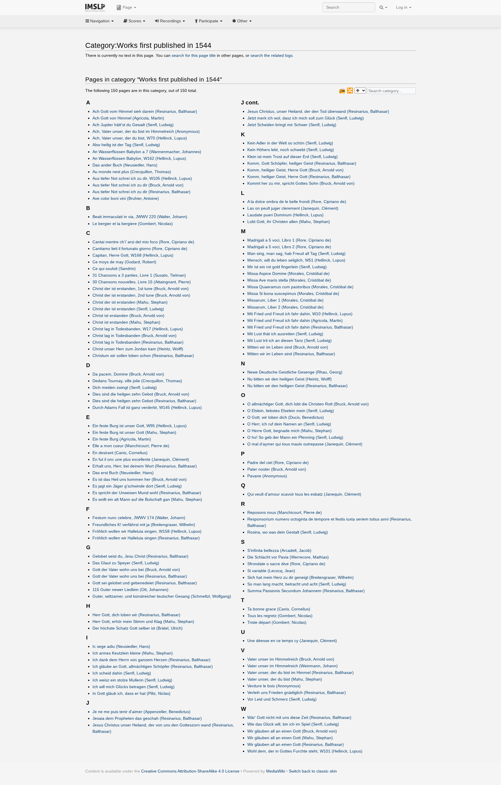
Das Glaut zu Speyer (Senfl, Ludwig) (125, 563)
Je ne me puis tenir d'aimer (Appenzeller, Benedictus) (141, 711)
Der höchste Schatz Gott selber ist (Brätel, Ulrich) (137, 628)
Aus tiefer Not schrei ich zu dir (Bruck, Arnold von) (138, 185)
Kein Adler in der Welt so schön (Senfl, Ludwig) (290, 143)
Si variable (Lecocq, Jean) (271, 570)
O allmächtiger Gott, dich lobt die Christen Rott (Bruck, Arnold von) (308, 404)
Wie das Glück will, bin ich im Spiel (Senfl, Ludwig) (293, 724)
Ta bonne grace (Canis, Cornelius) (278, 609)
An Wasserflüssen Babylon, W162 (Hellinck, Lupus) (139, 158)
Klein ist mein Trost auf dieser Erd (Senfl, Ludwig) (292, 156)
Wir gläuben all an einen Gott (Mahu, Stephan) (290, 737)
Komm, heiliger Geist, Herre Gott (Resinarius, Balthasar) (299, 176)
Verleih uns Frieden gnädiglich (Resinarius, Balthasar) (296, 692)
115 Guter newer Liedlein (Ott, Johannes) (130, 589)
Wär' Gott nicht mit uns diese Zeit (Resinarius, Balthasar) (299, 717)
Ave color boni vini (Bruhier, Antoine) (125, 198)
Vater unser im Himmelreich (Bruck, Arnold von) (290, 659)
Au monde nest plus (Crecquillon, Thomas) (131, 171)
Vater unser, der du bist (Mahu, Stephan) (284, 679)
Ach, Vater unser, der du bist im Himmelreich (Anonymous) (146, 131)
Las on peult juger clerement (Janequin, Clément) (292, 208)
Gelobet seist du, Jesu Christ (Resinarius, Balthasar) (140, 556)
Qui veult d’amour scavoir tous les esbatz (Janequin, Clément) (304, 494)
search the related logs (272, 55)
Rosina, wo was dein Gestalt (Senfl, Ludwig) (287, 532)
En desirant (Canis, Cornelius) (120, 452)
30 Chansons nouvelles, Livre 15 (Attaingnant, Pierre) (141, 282)
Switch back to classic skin (313, 771)
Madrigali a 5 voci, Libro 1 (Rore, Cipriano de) (289, 240)
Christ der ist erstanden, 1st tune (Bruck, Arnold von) (140, 288)
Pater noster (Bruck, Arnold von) (276, 469)
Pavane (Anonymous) (267, 476)
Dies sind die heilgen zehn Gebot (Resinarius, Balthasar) (144, 400)
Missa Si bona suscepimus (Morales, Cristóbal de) (293, 293)
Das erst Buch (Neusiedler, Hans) (123, 472)
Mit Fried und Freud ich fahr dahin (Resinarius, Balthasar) (300, 327)
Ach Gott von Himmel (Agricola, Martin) (128, 118)
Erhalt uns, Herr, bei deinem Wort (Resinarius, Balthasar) (144, 466)
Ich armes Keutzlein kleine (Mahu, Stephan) (132, 653)
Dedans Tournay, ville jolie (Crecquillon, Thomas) (137, 380)
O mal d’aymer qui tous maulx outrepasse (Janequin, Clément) (304, 444)
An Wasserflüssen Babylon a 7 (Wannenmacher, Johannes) (146, 151)
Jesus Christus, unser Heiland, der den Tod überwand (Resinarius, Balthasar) (318, 111)
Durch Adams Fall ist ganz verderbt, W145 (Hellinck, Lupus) (147, 407)
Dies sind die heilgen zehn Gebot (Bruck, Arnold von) (140, 394)
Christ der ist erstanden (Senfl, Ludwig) (128, 309)
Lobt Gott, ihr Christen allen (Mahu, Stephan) (288, 221)
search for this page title (194, 55)
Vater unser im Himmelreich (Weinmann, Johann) (292, 665)
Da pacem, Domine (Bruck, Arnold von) (128, 374)
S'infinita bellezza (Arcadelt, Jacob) (279, 550)
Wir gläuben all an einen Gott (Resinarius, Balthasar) (295, 744)
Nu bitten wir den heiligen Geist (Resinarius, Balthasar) (297, 385)
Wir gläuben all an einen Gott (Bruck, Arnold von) (292, 731)
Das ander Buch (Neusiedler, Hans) (124, 165)
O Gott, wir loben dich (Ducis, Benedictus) (285, 417)
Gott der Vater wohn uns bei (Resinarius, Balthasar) (139, 576)
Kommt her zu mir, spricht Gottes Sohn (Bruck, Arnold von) (301, 183)
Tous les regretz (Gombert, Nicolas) (280, 615)
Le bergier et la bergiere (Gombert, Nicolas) (132, 223)
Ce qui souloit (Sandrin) (114, 268)
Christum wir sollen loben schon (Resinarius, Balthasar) (143, 355)
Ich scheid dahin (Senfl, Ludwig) (121, 673)
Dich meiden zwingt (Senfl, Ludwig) (124, 387)
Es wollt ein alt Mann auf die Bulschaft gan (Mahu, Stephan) (147, 499)
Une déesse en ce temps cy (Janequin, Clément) (292, 640)
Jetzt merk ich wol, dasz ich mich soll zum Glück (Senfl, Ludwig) (305, 118)
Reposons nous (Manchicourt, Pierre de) (284, 512)
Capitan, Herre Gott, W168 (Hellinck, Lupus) (132, 255)
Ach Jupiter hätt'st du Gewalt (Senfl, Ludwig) (133, 124)
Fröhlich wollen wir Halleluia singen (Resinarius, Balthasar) (146, 538)
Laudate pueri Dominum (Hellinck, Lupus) (285, 215)
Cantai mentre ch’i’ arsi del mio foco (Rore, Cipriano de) (143, 242)
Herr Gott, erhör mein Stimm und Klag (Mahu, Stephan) (143, 621)
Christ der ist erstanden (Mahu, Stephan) (130, 302)
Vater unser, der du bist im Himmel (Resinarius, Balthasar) (300, 672)
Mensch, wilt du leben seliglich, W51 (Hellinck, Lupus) (296, 260)
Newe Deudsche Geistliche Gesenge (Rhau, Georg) (294, 372)
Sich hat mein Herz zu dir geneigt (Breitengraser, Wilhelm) (300, 577)
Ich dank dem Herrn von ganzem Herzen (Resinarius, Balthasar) (151, 659)
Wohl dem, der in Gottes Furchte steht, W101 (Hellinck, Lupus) (304, 751)
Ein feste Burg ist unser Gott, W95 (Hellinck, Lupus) (139, 425)
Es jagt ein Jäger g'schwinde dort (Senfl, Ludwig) (137, 486)
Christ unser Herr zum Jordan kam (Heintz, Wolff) (137, 349)
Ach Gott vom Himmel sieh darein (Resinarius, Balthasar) (144, 111)
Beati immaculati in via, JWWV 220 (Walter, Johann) (139, 216)
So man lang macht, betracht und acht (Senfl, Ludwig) (296, 584)
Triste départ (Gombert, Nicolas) (276, 622)
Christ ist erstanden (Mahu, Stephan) (126, 322)
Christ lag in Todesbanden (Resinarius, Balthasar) (138, 342)
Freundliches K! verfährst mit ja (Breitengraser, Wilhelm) (143, 524)
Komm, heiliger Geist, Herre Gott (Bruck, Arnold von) (295, 170)
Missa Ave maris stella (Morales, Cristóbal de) (289, 280)
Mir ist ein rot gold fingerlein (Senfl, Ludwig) (287, 266)
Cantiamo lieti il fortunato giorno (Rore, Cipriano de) (139, 248)
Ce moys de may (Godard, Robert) (124, 262)
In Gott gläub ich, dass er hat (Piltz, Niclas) (131, 693)
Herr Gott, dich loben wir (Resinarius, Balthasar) (136, 614)
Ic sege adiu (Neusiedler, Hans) (121, 646)
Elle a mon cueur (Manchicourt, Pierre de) (130, 445)
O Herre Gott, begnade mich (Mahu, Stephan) (289, 430)
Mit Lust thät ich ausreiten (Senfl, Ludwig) (285, 333)
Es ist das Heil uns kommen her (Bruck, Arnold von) (139, 479)
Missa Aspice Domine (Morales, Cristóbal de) (288, 273)
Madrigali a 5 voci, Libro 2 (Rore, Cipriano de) (289, 246)
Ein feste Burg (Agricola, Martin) (121, 439)
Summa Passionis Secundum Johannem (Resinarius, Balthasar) (306, 590)
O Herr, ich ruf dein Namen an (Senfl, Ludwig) (289, 424)
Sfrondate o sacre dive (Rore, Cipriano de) (286, 563)
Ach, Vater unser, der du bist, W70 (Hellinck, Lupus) (139, 138)
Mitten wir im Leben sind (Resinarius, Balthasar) (291, 353)
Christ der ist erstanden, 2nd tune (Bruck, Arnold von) (141, 295)
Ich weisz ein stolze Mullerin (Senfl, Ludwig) (132, 680)
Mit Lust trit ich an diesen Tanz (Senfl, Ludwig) (289, 340)
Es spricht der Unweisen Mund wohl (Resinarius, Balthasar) (146, 492)
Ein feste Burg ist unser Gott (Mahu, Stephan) (134, 432)
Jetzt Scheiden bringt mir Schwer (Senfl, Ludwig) (291, 124)
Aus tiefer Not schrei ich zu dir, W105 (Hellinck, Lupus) (142, 178)
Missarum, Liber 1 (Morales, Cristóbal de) (285, 300)
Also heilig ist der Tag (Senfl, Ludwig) (126, 144)
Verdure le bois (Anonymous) (274, 686)
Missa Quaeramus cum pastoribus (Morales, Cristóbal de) (300, 286)
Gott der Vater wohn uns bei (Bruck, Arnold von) (136, 569)
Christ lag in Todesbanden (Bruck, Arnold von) (134, 335)
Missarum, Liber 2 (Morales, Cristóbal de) (285, 307)
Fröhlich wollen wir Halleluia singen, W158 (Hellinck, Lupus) (147, 531)
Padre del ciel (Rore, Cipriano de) (278, 462)
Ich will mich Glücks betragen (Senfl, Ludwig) (133, 686)
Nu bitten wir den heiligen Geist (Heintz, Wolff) (289, 379)
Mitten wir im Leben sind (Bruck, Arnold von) (287, 347)
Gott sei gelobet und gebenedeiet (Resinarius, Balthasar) (144, 583)
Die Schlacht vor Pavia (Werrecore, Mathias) (288, 557)
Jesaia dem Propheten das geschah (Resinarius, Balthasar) (147, 718)
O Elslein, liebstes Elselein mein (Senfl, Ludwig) (290, 410)
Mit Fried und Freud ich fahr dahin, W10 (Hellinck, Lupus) (300, 313)
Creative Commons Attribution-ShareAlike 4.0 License (190, 771)
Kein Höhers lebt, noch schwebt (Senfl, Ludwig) (290, 149)
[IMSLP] (96, 7)
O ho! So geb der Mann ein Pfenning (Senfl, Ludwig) (295, 437)
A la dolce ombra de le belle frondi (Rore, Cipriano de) (296, 201)
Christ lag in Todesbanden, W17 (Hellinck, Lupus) (137, 329)
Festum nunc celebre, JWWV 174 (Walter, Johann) (138, 517)
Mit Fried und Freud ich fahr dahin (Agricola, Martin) (295, 320)
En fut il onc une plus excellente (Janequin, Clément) (140, 459)
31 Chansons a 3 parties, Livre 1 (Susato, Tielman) (139, 275)
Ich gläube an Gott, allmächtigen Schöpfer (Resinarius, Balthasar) (152, 666)
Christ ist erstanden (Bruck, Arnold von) (128, 315)
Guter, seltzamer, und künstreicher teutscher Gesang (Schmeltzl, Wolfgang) (161, 596)
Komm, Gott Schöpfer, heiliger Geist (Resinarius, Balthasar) (301, 163)
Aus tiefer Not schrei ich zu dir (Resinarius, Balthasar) (141, 191)
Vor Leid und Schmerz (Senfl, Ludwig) (282, 699)
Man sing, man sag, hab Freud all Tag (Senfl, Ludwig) (296, 253)
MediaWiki (275, 771)
